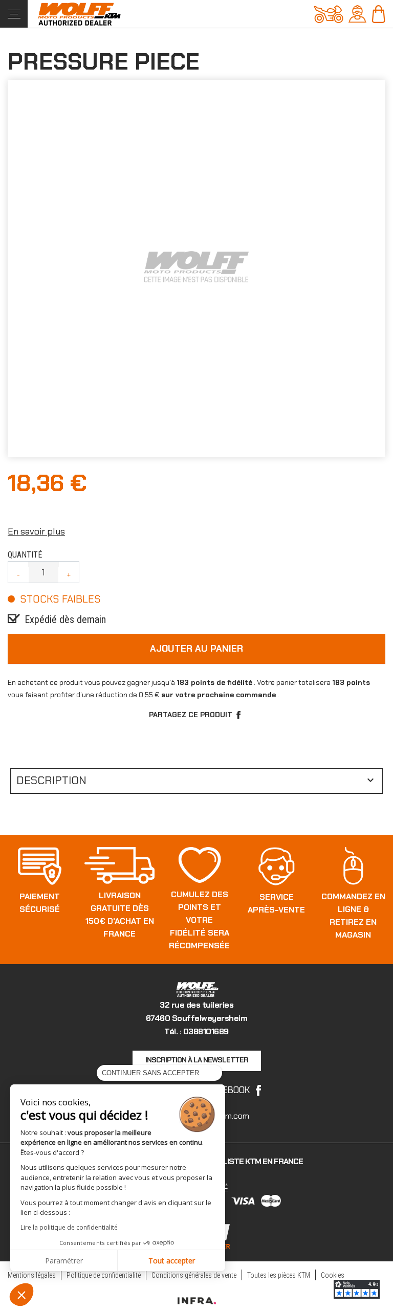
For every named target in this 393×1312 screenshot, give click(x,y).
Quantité (25, 555)
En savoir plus (36, 531)
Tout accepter (171, 1260)
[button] (21, 1294)
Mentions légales (32, 1275)
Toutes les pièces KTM (278, 1275)
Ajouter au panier (196, 648)
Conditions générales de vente (193, 1275)
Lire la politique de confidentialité (69, 1227)
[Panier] (378, 13)
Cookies (332, 1275)
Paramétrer (64, 1260)
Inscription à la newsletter (196, 1059)
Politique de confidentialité (104, 1275)
